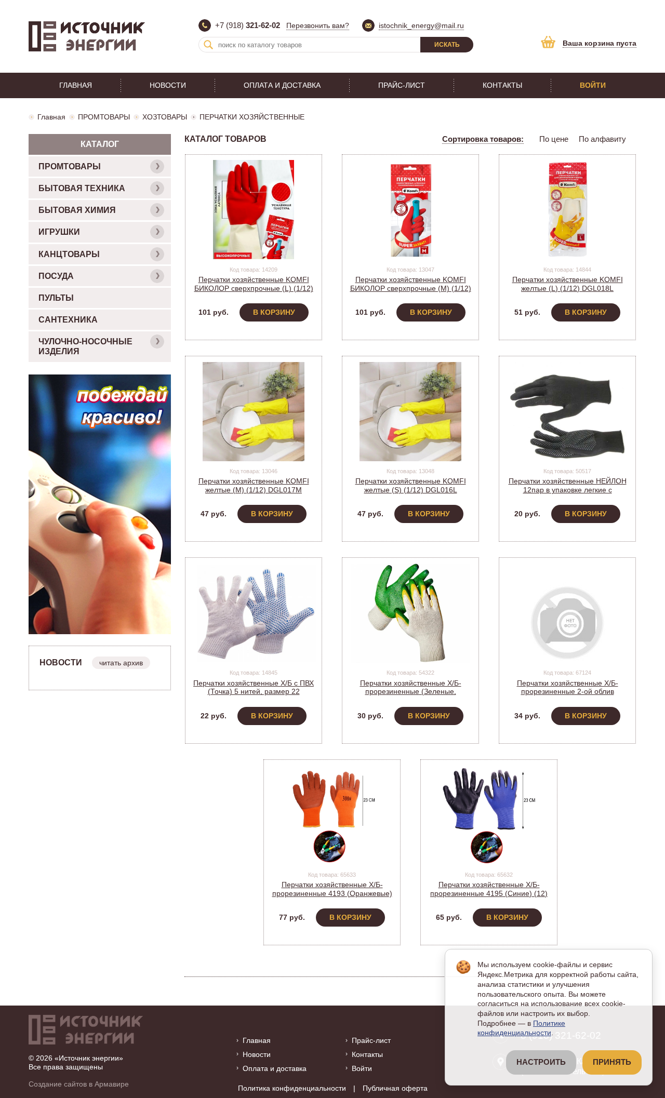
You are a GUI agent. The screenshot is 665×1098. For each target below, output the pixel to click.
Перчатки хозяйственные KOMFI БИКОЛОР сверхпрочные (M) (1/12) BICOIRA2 (410, 288)
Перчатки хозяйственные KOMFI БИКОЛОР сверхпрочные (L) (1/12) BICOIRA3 (253, 288)
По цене (553, 139)
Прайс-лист (401, 85)
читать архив (121, 663)
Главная (75, 85)
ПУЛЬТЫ (56, 297)
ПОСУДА (56, 276)
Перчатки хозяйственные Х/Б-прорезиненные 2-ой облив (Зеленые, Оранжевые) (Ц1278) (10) (568, 692)
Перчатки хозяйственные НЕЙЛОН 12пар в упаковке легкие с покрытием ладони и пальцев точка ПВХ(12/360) (567, 494)
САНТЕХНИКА (68, 319)
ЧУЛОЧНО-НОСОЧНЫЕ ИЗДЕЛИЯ (85, 346)
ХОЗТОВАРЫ (164, 117)
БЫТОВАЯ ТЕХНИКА (81, 188)
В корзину (274, 312)
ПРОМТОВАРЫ (104, 117)
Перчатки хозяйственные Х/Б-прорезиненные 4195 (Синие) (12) (489, 889)
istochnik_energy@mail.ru (421, 25)
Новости (168, 85)
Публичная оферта (395, 1088)
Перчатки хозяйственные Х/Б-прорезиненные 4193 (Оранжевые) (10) (332, 893)
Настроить (541, 1062)
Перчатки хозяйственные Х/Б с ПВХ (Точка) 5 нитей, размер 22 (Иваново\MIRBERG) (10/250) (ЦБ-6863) (253, 696)
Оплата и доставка (282, 85)
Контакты (502, 85)
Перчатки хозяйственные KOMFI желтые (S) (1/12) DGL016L (410, 485)
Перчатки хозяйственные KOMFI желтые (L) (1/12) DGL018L (567, 283)
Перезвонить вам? (317, 25)
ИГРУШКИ (59, 231)
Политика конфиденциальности (292, 1088)
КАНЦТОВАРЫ (69, 254)
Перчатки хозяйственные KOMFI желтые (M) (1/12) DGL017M (253, 485)
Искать (447, 44)
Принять (612, 1062)
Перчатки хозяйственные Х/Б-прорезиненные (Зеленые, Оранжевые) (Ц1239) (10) (410, 692)
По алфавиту (602, 139)
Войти (593, 85)
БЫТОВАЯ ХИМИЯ (77, 210)
